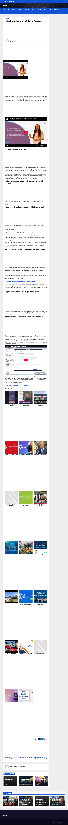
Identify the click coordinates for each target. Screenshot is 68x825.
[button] (64, 10)
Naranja (20, 9)
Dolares (53, 797)
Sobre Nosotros (8, 12)
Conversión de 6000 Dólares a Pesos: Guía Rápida (57, 801)
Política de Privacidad (56, 822)
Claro (39, 9)
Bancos (34, 9)
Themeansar (21, 821)
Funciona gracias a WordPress (7, 821)
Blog (50, 9)
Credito (14, 9)
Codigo (22, 797)
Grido (45, 9)
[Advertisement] (26, 31)
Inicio (8, 9)
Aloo (5, 5)
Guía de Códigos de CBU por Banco (25, 780)
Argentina (6, 797)
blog (7, 18)
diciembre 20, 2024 (9, 802)
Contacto (56, 9)
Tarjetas (27, 9)
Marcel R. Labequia (15, 39)
